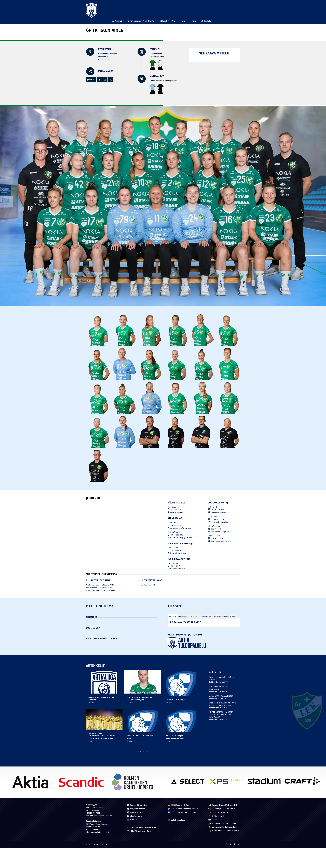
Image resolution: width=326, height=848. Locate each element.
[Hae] (238, 20)
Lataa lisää (143, 751)
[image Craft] (303, 782)
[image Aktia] (31, 783)
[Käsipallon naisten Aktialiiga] (91, 10)
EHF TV (214, 820)
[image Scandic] (82, 783)
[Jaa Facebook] (223, 844)
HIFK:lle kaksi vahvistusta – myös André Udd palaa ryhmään (222, 703)
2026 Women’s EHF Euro (180, 805)
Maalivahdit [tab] (183, 616)
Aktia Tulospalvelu (136, 816)
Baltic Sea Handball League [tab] (224, 616)
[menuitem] (238, 21)
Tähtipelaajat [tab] (195, 616)
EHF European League (220, 812)
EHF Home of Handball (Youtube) (224, 823)
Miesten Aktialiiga (136, 812)
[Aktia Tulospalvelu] (204, 643)
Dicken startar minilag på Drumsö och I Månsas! (224, 678)
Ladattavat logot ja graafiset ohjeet (143, 827)
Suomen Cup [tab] (207, 616)
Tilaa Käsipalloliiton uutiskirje (141, 831)
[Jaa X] (238, 844)
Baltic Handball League (179, 820)
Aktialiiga (118, 21)
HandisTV (207, 21)
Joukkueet (163, 21)
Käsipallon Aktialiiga (137, 809)
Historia (193, 21)
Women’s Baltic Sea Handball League (225, 831)
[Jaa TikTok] (234, 844)
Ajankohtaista (148, 21)
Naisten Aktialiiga (134, 21)
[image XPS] (227, 782)
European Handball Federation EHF (224, 805)
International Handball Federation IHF (225, 827)
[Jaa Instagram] (227, 844)
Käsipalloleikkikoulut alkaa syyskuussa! (219, 687)
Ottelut (174, 21)
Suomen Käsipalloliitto (138, 805)
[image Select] (189, 782)
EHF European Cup (218, 816)
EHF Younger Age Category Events (183, 812)
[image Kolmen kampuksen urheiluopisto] (133, 783)
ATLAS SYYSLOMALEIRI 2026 (221, 696)
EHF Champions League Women (223, 809)
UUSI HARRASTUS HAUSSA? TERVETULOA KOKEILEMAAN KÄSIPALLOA (221, 714)
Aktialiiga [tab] (172, 616)
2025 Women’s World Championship (184, 809)
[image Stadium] (265, 782)
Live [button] (183, 21)
